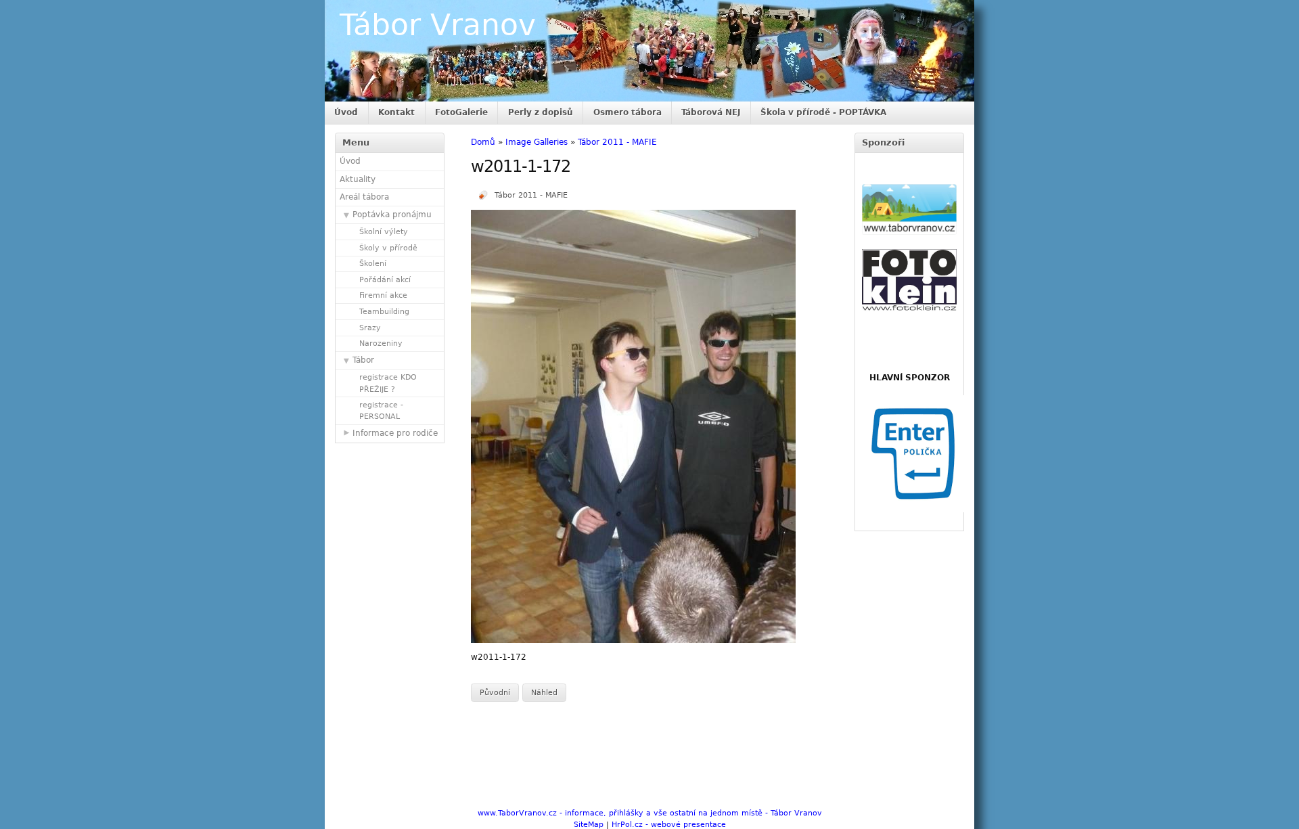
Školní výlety (383, 231)
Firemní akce (383, 295)
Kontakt (396, 112)
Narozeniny (381, 343)
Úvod (346, 112)
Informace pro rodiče (395, 433)
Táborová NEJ (710, 112)
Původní (495, 692)
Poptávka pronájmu (392, 214)
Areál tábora (364, 197)
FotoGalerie (461, 112)
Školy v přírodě (388, 248)
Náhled (544, 692)
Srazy (370, 327)
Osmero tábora (627, 112)
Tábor (363, 360)
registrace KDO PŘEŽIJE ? (388, 383)
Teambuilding (384, 311)
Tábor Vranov (438, 24)
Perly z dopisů (540, 112)
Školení (372, 263)
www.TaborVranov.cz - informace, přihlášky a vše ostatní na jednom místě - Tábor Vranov (650, 813)
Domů (483, 142)
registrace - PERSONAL (381, 411)
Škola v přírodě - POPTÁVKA (823, 112)
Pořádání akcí (385, 279)
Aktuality (357, 179)
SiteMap (588, 824)
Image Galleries (536, 142)
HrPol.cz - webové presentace (669, 824)
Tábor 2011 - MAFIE (617, 142)
